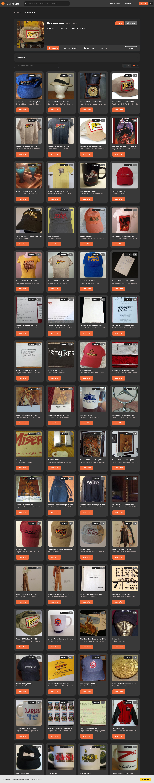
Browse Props (115, 4)
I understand (145, 779)
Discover (128, 4)
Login (145, 3)
